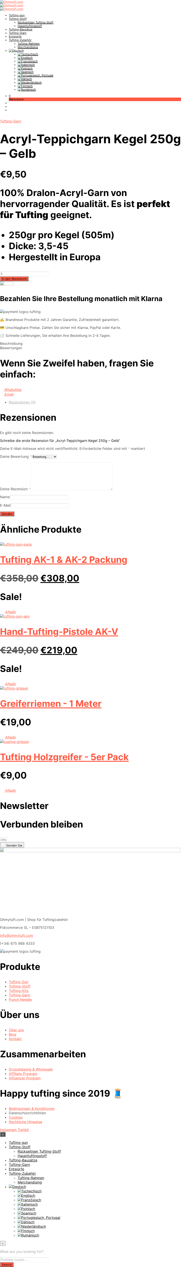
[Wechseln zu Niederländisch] (30, 82)
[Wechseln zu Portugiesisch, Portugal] (35, 75)
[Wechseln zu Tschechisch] (28, 54)
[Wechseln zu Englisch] (25, 57)
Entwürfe (15, 36)
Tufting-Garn (17, 33)
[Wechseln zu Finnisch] (25, 86)
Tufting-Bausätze (20, 29)
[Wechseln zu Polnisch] (25, 68)
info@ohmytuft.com (16, 935)
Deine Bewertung (16, 456)
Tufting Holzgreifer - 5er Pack (64, 756)
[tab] (90, 343)
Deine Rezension (15, 489)
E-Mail (5, 505)
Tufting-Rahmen (29, 43)
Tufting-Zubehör (20, 40)
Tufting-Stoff (18, 19)
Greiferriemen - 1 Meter (51, 703)
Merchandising (28, 47)
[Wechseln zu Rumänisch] (27, 89)
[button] (10, 96)
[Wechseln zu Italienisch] (26, 64)
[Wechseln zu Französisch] (28, 61)
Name (5, 497)
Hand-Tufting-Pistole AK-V (59, 631)
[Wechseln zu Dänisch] (25, 79)
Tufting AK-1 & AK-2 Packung (63, 559)
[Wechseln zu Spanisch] (26, 72)
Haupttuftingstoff (30, 26)
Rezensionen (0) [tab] (22, 402)
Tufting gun (17, 15)
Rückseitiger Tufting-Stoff (35, 22)
